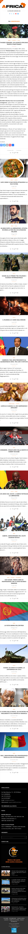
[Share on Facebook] (12, 152)
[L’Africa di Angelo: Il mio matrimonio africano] (14, 392)
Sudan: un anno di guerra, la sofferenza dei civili (14, 668)
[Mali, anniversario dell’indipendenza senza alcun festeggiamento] (14, 741)
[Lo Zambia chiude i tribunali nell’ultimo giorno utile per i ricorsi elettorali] (5, 882)
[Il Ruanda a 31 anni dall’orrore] (14, 305)
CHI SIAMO (6, 918)
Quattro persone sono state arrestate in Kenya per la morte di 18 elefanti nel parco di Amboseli (18, 890)
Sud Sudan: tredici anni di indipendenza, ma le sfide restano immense (14, 581)
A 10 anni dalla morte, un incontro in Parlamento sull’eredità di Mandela (14, 712)
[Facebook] (9, 13)
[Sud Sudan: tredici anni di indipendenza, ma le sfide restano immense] (14, 565)
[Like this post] (10, 152)
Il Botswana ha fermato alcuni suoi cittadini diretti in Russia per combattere (18, 900)
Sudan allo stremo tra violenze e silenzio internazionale (14, 276)
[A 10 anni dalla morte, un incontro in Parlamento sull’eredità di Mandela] (14, 697)
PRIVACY (22, 920)
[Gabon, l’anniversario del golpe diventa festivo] (14, 521)
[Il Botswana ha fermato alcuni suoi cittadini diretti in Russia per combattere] (5, 900)
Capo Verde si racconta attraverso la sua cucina (14, 183)
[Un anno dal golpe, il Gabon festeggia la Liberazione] (14, 480)
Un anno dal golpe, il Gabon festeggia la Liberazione (14, 494)
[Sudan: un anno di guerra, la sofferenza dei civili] (14, 653)
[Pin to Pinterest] (15, 152)
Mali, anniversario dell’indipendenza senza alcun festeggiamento (14, 756)
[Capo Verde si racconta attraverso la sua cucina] (14, 168)
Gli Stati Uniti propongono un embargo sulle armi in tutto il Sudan (18, 872)
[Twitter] (11, 13)
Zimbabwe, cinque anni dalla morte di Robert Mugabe (14, 451)
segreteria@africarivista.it (15, 802)
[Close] (2, 2)
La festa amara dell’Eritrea (14, 625)
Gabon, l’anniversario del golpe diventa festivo (14, 536)
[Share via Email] (17, 152)
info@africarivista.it (9, 800)
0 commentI (18, 150)
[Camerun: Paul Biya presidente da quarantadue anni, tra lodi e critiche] (14, 346)
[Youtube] (15, 13)
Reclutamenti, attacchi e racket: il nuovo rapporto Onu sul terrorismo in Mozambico (18, 908)
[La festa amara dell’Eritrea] (14, 611)
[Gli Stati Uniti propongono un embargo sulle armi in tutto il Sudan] (5, 873)
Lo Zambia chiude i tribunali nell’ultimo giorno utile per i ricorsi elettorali (18, 881)
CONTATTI (6, 920)
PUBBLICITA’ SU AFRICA (14, 920)
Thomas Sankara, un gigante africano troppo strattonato (14, 43)
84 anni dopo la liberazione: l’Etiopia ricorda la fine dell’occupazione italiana (14, 230)
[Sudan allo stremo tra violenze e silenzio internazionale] (14, 262)
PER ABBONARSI (12, 918)
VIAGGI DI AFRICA (21, 918)
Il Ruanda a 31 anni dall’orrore (14, 320)
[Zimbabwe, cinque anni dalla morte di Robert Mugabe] (14, 436)
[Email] (18, 13)
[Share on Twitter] (14, 152)
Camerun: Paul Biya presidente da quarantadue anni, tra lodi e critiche (14, 361)
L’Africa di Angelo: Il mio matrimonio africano (14, 407)
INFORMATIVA (14, 921)
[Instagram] (13, 13)
